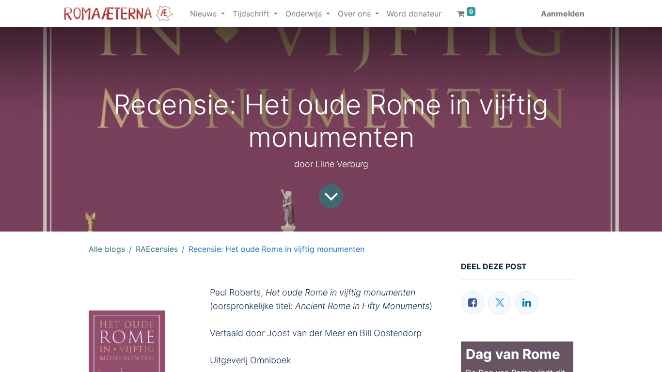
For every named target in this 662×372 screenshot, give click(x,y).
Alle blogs (107, 249)
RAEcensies (157, 249)
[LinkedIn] (526, 302)
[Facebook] (472, 302)
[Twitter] (499, 302)
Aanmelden (562, 13)
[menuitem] (414, 13)
